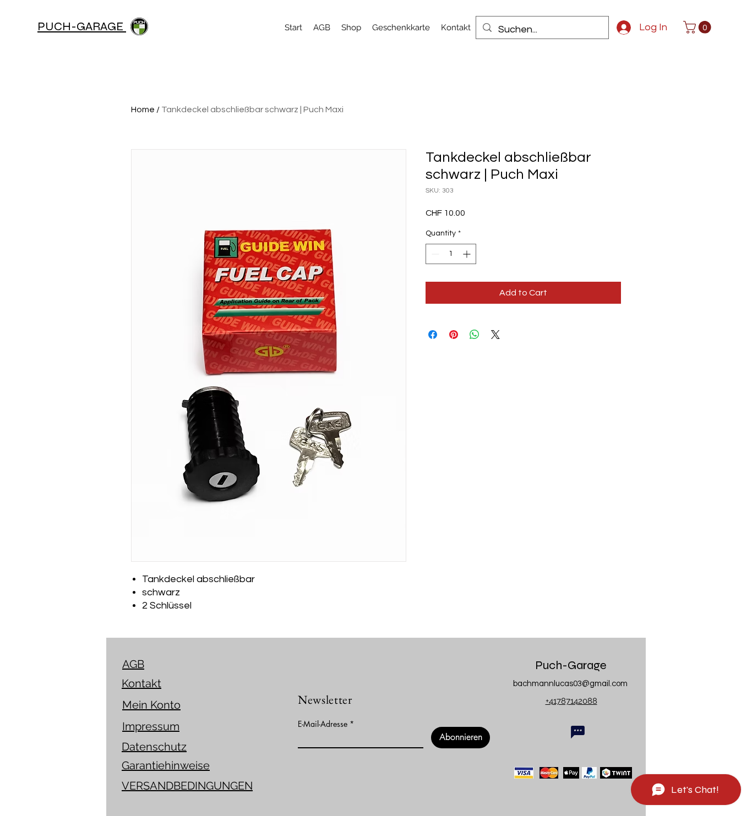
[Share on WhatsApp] (474, 334)
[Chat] (578, 732)
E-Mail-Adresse (322, 724)
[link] (698, 27)
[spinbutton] (451, 254)
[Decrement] (434, 254)
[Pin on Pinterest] (453, 334)
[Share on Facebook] (432, 334)
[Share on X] (495, 334)
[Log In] (619, 27)
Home (143, 109)
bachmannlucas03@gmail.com (570, 684)
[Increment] (468, 254)
